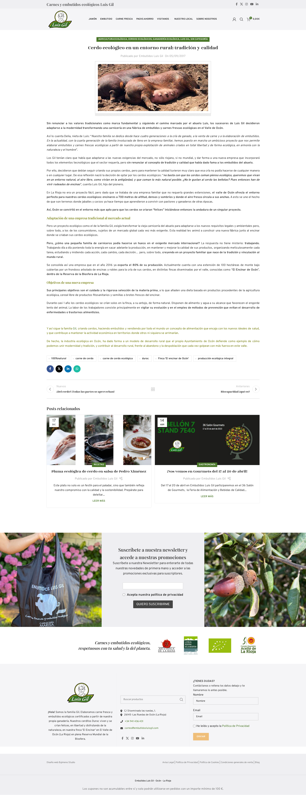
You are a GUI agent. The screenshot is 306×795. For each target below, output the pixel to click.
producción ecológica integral (215, 358)
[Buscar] (241, 19)
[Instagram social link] (246, 4)
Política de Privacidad (235, 726)
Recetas (99, 464)
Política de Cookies (209, 762)
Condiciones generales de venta (237, 762)
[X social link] (241, 4)
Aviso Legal (168, 762)
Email (196, 710)
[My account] (234, 19)
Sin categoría (199, 39)
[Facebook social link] (237, 4)
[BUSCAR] (181, 699)
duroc (145, 358)
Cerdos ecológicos (140, 39)
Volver (153, 389)
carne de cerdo (84, 358)
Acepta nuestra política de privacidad (155, 595)
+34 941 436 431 (134, 721)
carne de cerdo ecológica (118, 358)
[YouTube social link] (252, 4)
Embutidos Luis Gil (151, 56)
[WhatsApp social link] (77, 368)
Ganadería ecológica (166, 39)
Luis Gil (185, 39)
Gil (74, 328)
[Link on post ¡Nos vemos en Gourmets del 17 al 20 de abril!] (207, 440)
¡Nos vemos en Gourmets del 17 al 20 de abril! (207, 471)
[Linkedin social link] (257, 4)
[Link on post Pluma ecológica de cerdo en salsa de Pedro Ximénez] (99, 440)
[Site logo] (60, 19)
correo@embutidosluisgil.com (141, 728)
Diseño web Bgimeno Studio (61, 762)
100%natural (58, 358)
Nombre (198, 695)
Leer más (99, 501)
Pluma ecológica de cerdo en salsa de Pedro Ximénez (98, 471)
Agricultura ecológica (112, 39)
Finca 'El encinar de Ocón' (173, 358)
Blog (257, 762)
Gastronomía (207, 464)
